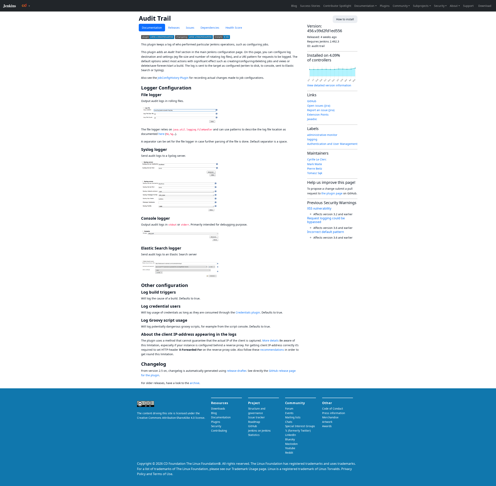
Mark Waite (314, 164)
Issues (190, 27)
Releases (174, 27)
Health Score (233, 27)
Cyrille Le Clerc (316, 159)
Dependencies (210, 27)
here (161, 134)
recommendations (272, 349)
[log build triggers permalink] (178, 292)
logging (312, 139)
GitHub (311, 101)
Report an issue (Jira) (320, 110)
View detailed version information (329, 85)
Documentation (152, 27)
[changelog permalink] (169, 364)
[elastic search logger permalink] (183, 248)
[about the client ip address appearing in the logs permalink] (238, 334)
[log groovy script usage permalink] (189, 320)
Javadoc (312, 119)
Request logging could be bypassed (326, 220)
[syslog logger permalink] (169, 149)
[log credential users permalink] (182, 306)
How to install (345, 19)
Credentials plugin (248, 312)
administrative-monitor (322, 135)
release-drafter (236, 371)
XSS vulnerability (319, 208)
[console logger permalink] (172, 218)
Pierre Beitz (314, 168)
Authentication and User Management (332, 144)
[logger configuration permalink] (194, 88)
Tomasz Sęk (314, 173)
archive (194, 383)
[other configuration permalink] (191, 285)
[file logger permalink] (164, 94)
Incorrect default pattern (325, 232)
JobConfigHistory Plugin (173, 78)
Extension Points (318, 114)
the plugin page (331, 193)
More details (270, 340)
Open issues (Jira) (318, 105)
